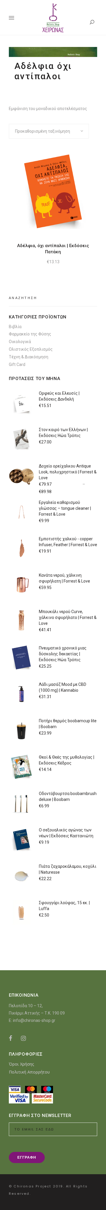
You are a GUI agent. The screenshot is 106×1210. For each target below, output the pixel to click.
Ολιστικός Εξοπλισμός (31, 349)
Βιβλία (15, 326)
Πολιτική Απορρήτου (29, 1072)
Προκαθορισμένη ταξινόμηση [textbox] (42, 131)
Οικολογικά (20, 341)
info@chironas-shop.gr (34, 1020)
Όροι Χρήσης (21, 1064)
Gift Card (17, 364)
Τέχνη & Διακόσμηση (28, 357)
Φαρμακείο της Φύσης (30, 334)
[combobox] (49, 131)
